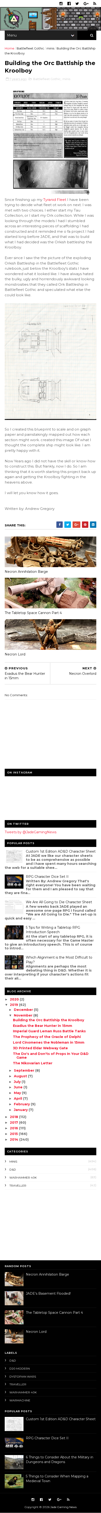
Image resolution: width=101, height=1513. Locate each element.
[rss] (94, 4)
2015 (14, 1134)
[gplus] (86, 4)
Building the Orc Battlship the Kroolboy (48, 1020)
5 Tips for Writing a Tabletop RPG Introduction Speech (53, 929)
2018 (14, 1117)
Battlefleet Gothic (30, 48)
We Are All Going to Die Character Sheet (59, 902)
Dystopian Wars (22, 1376)
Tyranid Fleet (54, 199)
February (22, 1104)
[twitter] (77, 4)
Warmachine (19, 1400)
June (18, 1087)
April (18, 1098)
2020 (15, 999)
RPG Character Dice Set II (47, 876)
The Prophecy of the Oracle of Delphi (47, 1037)
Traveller (17, 1185)
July (18, 1082)
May (18, 1093)
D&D (12, 1169)
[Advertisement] (34, 1223)
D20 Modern (19, 1368)
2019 (14, 1005)
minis (50, 48)
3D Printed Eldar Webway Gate (40, 1048)
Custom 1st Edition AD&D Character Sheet (61, 851)
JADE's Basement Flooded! (48, 1293)
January (21, 1110)
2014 (14, 1139)
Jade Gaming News (63, 1507)
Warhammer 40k (23, 1177)
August (21, 1076)
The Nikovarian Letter (32, 1063)
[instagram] (61, 4)
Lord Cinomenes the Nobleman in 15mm (48, 1042)
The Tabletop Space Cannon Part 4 (33, 613)
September (24, 1070)
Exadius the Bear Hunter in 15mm (42, 1026)
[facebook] (69, 4)
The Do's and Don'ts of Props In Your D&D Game (51, 1056)
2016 (14, 1128)
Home (9, 48)
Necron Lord (15, 654)
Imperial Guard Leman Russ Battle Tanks (49, 1031)
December (24, 1010)
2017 (14, 1122)
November (23, 1015)
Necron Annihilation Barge (26, 571)
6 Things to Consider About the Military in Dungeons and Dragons (59, 1459)
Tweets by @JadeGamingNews (30, 832)
